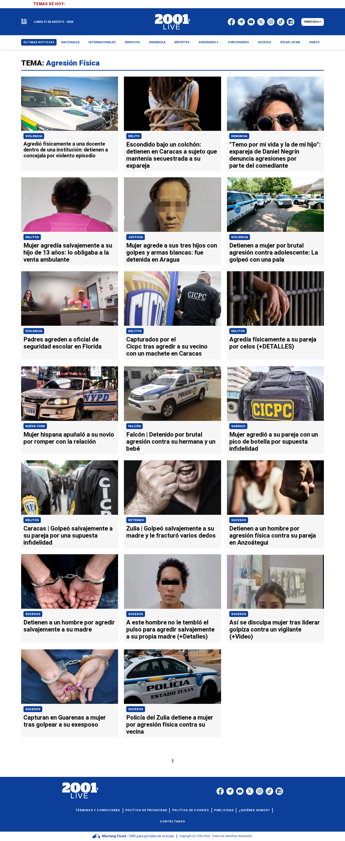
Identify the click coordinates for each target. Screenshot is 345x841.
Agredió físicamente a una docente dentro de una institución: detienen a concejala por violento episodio (65, 150)
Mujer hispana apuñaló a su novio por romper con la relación (68, 438)
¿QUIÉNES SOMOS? (254, 810)
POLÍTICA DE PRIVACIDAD (146, 810)
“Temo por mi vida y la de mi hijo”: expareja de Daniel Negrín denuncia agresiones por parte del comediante (275, 155)
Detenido (136, 520)
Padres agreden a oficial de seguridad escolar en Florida (62, 343)
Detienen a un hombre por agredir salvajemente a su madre (69, 626)
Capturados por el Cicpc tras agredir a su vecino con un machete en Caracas (166, 346)
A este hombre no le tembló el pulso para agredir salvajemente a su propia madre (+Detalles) (170, 629)
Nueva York (35, 426)
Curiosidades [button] (238, 42)
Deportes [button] (181, 42)
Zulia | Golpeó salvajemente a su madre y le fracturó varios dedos (171, 532)
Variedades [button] (207, 42)
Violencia (33, 136)
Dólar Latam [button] (290, 42)
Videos (314, 42)
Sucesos (238, 520)
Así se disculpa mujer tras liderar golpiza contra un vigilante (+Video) (274, 629)
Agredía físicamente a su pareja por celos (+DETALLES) (272, 343)
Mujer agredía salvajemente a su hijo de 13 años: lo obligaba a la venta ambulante (67, 252)
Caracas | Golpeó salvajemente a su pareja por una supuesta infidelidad (68, 535)
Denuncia (239, 136)
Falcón (134, 426)
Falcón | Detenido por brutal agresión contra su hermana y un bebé (170, 441)
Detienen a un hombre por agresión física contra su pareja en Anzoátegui (272, 535)
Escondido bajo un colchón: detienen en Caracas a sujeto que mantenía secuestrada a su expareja (171, 155)
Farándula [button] (157, 42)
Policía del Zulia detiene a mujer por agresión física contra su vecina (169, 724)
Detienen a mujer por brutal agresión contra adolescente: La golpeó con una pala (273, 252)
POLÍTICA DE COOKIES (190, 810)
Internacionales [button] (101, 42)
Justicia (135, 237)
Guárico (238, 426)
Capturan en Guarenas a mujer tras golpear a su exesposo (64, 721)
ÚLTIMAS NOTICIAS (38, 42)
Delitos (32, 237)
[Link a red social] (220, 791)
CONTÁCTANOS (172, 821)
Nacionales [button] (70, 42)
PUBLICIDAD (224, 810)
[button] (24, 22)
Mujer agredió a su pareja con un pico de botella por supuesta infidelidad (273, 441)
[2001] (172, 22)
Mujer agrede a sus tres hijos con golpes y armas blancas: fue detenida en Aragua (171, 252)
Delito (134, 136)
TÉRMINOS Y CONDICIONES (97, 810)
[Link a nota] (69, 104)
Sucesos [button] (264, 42)
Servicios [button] (132, 42)
